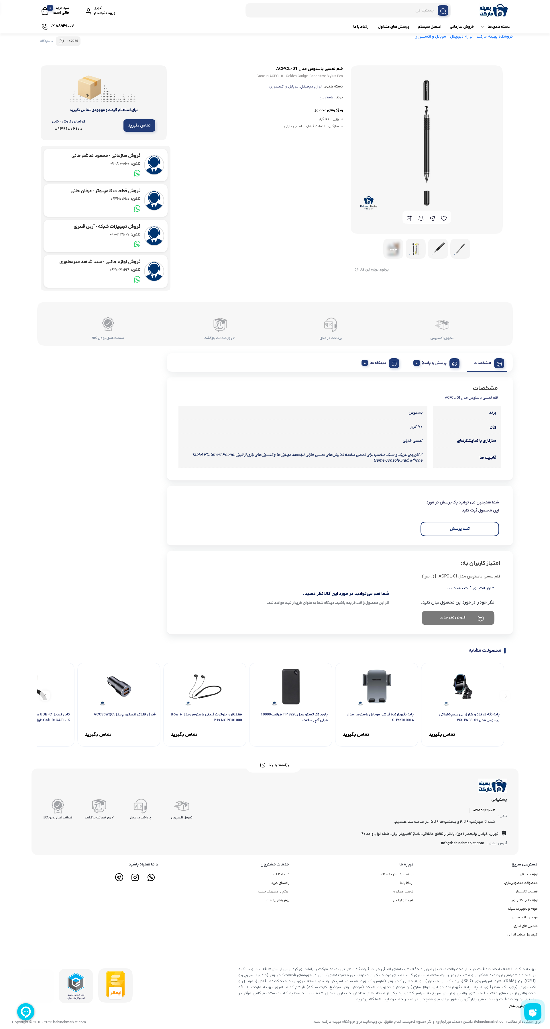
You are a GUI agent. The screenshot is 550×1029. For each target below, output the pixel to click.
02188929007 (484, 810)
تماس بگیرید (139, 125)
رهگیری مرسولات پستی (273, 891)
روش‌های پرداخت (277, 900)
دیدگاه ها (378, 363)
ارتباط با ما (361, 26)
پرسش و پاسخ (434, 363)
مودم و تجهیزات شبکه (522, 909)
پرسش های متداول (393, 26)
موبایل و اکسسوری (430, 36)
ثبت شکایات (281, 874)
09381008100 (125, 163)
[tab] (487, 362)
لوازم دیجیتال (461, 36)
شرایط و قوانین (403, 900)
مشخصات (482, 363)
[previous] (505, 695)
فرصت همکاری (403, 891)
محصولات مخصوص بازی (520, 883)
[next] (45, 695)
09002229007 (125, 234)
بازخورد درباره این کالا (374, 269)
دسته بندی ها (499, 26)
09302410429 (125, 270)
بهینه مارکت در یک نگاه (397, 874)
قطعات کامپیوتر (526, 891)
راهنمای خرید (280, 883)
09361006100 (126, 199)
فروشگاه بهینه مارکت (495, 36)
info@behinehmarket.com (462, 843)
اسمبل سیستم (429, 26)
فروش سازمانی (462, 26)
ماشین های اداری (525, 926)
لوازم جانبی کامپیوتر (524, 900)
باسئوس (326, 97)
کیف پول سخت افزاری (522, 934)
